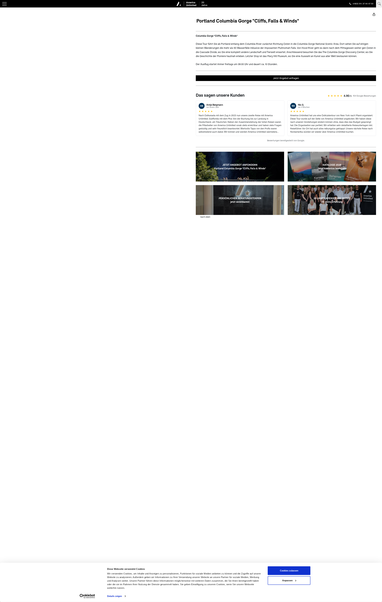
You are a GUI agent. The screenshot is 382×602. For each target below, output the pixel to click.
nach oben (205, 217)
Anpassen (287, 580)
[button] (4, 4)
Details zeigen (114, 596)
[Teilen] (374, 14)
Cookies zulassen (289, 570)
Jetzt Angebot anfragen (286, 78)
